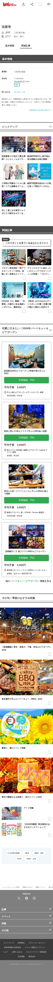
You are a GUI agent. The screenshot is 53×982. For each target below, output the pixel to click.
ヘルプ (5, 952)
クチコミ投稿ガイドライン (35, 947)
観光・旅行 (39, 853)
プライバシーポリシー (37, 942)
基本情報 (7, 59)
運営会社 (32, 956)
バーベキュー (17, 581)
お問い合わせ (17, 952)
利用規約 (21, 942)
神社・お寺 (32, 858)
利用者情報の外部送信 (12, 947)
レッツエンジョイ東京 (11, 887)
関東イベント (41, 887)
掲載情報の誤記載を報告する (40, 110)
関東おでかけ (28, 887)
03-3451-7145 (19, 92)
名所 (19, 858)
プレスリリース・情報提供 (36, 952)
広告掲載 (21, 956)
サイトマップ (9, 942)
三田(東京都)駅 (14, 853)
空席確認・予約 (26, 380)
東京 (27, 853)
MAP (17, 85)
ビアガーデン (32, 581)
